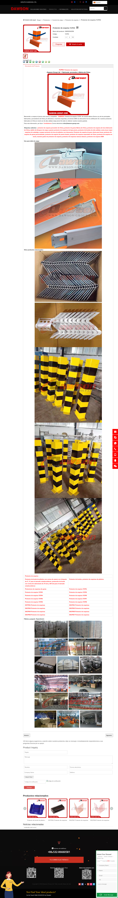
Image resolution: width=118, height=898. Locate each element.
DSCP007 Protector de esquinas (78, 820)
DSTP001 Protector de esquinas (57, 820)
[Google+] (80, 2)
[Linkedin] (86, 2)
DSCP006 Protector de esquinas (99, 820)
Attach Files (28, 777)
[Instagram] (83, 2)
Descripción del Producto (32, 66)
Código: (55, 34)
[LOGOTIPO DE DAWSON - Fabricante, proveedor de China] (20, 9)
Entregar (29, 787)
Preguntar (59, 44)
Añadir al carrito (77, 44)
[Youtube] (72, 2)
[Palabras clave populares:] (105, 8)
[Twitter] (78, 2)
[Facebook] (75, 2)
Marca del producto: (58, 31)
